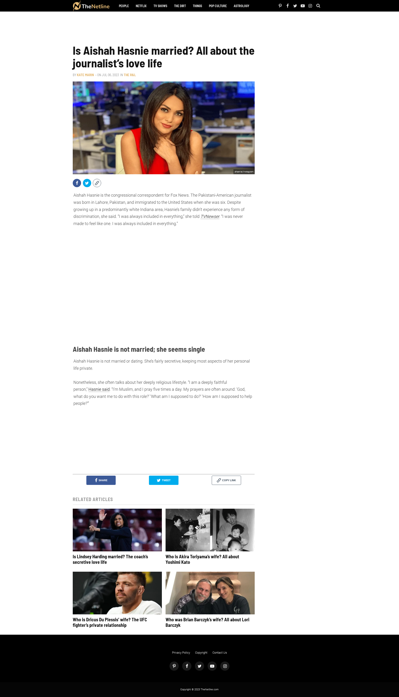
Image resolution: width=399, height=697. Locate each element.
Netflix (141, 6)
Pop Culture (218, 6)
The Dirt (180, 6)
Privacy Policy (181, 652)
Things (197, 6)
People (124, 6)
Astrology (241, 6)
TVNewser (209, 216)
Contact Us (219, 652)
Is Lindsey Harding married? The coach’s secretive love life (110, 559)
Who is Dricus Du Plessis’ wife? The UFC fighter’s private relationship (110, 622)
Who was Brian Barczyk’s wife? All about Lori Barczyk (207, 622)
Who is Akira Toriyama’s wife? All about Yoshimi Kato (202, 559)
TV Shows (160, 6)
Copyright (201, 652)
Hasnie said (99, 389)
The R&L (130, 75)
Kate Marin (85, 75)
